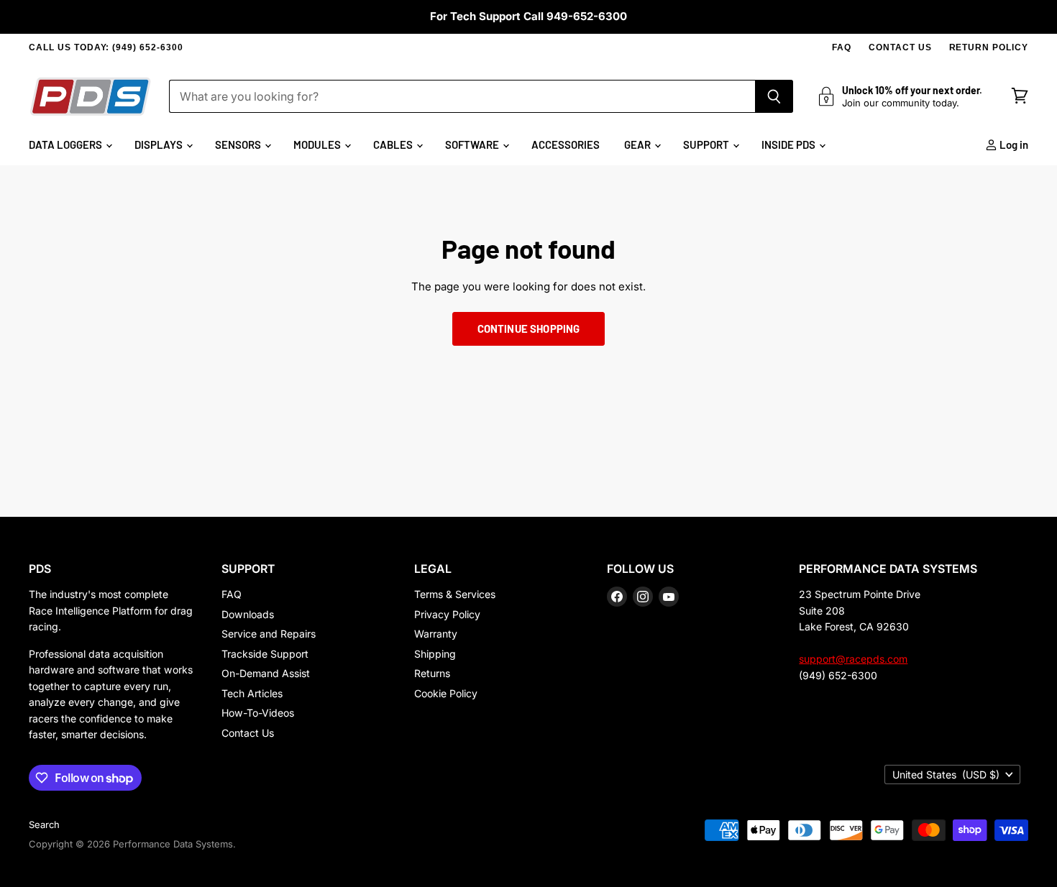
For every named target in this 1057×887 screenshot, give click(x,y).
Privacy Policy (447, 614)
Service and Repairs (268, 634)
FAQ (841, 47)
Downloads (247, 614)
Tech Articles (252, 693)
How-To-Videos (257, 713)
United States (945, 774)
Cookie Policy (445, 693)
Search (44, 824)
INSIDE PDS (789, 144)
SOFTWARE (473, 144)
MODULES (318, 144)
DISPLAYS (159, 144)
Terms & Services (454, 594)
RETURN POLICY (988, 47)
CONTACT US (900, 47)
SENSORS (239, 144)
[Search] (774, 96)
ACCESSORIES (565, 144)
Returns (432, 673)
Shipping (435, 654)
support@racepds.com (853, 659)
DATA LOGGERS (66, 144)
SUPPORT (707, 144)
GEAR (638, 144)
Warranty (435, 634)
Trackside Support (264, 654)
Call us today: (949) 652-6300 (106, 47)
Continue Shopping (528, 328)
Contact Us (247, 733)
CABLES (394, 144)
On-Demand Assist (265, 673)
